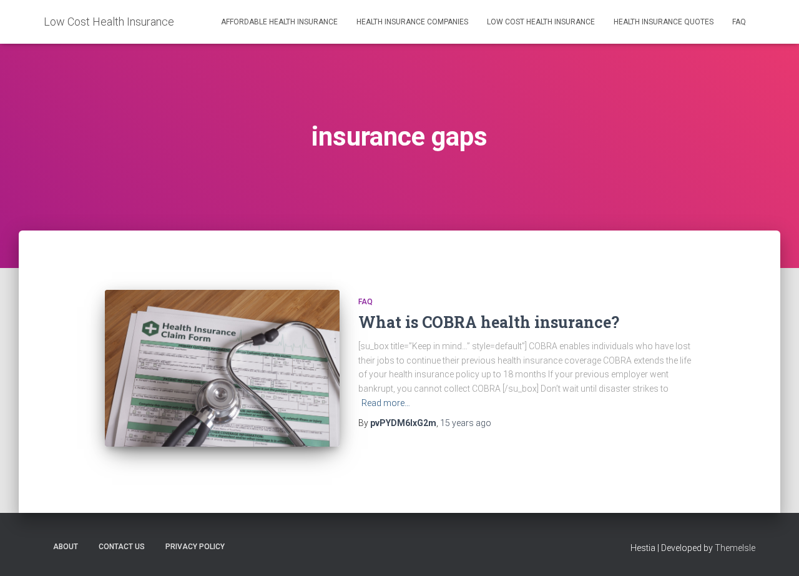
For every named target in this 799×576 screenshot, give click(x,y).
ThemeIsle (735, 548)
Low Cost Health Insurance (541, 21)
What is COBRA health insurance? (488, 322)
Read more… (385, 403)
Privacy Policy (195, 546)
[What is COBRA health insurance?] (222, 368)
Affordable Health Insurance (279, 21)
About (65, 546)
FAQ (739, 21)
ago (465, 423)
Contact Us (122, 546)
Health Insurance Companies (412, 21)
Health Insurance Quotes (663, 21)
